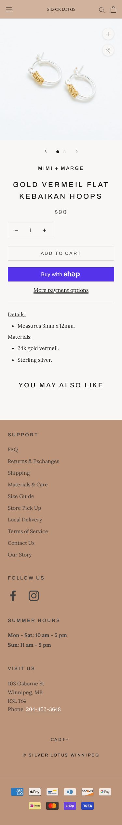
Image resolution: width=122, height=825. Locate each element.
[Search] (102, 9)
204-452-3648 (43, 709)
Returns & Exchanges (33, 461)
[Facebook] (13, 596)
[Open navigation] (9, 9)
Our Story (20, 554)
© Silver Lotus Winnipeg (61, 755)
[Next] (77, 151)
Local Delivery (25, 519)
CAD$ (58, 739)
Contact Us (21, 543)
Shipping (19, 472)
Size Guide (21, 496)
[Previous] (46, 151)
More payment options (61, 290)
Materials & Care (28, 484)
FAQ (13, 449)
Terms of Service (28, 531)
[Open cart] (113, 9)
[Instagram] (34, 596)
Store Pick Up (24, 508)
